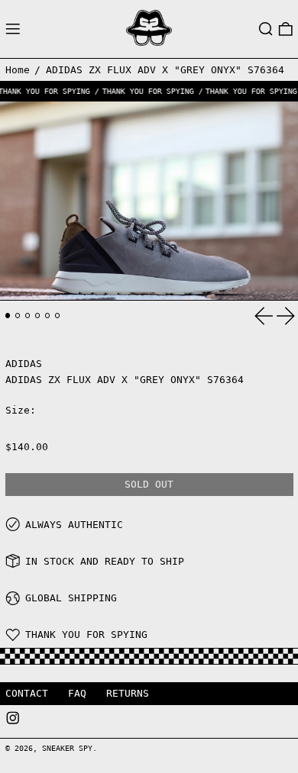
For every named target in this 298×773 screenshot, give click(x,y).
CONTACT (26, 693)
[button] (266, 29)
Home (17, 70)
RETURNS (127, 693)
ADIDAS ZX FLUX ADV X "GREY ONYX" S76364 (165, 70)
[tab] (8, 315)
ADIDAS (23, 363)
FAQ (77, 693)
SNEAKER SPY (67, 747)
